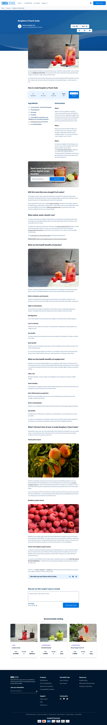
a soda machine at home (63, 226)
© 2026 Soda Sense (31, 714)
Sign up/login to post (70, 605)
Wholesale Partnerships (87, 683)
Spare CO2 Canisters (46, 686)
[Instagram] (61, 699)
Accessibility (78, 714)
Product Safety (70, 714)
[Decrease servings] (71, 93)
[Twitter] (67, 699)
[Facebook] (64, 698)
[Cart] (91, 3)
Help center (44, 699)
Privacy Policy (52, 714)
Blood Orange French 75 (77, 648)
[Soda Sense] (23, 677)
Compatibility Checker (47, 689)
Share (83, 26)
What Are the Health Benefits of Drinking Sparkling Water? (52, 239)
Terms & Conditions (42, 714)
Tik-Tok (37, 570)
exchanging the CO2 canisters (35, 230)
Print (74, 26)
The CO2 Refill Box (46, 683)
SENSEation (44, 680)
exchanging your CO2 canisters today (40, 235)
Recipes (8, 8)
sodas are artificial (54, 203)
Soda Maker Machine (36, 122)
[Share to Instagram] (70, 576)
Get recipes (57, 179)
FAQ (41, 702)
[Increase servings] (76, 93)
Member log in (99, 3)
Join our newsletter (17, 687)
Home (2, 8)
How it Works (64, 680)
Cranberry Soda (16, 648)
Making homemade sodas (53, 207)
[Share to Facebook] (73, 576)
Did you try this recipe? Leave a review (44, 589)
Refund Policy (60, 714)
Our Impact (37, 3)
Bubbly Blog (83, 680)
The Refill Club (28, 3)
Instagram (42, 570)
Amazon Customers (85, 686)
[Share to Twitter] (76, 576)
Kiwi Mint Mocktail (46, 648)
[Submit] (36, 691)
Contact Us (43, 705)
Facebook (49, 570)
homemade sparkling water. (64, 150)
